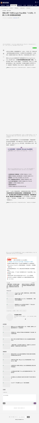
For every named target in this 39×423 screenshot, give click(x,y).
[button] (36, 2)
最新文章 (3, 5)
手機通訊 (7, 5)
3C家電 (24, 5)
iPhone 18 (9, 290)
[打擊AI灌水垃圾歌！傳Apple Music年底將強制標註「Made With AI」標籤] (6, 361)
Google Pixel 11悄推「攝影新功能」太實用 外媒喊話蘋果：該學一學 (25, 293)
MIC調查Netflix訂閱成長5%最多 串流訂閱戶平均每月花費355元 (23, 377)
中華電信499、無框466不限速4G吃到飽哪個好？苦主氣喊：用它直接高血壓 (23, 333)
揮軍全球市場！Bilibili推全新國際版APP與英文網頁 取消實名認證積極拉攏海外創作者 (23, 354)
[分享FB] (3, 50)
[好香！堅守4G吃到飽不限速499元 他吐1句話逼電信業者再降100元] (6, 340)
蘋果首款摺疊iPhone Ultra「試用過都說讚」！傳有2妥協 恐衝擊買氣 (25, 299)
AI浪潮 (35, 5)
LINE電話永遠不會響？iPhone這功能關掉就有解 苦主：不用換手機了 (23, 372)
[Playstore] (15, 417)
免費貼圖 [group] (28, 8)
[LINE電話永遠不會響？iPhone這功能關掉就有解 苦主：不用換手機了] (6, 373)
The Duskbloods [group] (4, 8)
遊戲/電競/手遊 (30, 5)
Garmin (24, 310)
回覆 (35, 403)
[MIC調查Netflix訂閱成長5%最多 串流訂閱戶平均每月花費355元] (6, 378)
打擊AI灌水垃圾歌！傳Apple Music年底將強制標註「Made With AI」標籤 (23, 360)
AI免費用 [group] (11, 8)
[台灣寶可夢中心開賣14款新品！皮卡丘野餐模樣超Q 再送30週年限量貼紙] (6, 367)
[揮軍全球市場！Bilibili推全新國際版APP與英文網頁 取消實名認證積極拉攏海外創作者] (6, 355)
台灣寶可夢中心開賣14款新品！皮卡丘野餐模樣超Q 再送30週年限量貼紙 (23, 366)
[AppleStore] (16, 417)
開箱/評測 (20, 5)
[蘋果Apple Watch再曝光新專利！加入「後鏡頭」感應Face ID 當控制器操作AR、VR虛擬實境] (6, 328)
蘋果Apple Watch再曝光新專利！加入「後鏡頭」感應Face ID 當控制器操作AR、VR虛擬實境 (23, 327)
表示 (14, 59)
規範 (4, 403)
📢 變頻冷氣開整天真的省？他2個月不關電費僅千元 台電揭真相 (20, 263)
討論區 (4, 389)
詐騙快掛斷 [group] (22, 8)
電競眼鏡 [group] (16, 8)
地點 (23, 143)
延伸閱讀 (4, 324)
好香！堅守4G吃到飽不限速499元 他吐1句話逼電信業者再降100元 (23, 339)
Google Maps (9, 310)
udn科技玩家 (4, 10)
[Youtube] (35, 2)
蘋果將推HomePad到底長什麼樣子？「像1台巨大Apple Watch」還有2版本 (25, 305)
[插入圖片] (32, 403)
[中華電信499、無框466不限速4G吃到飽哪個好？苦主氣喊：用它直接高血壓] (6, 334)
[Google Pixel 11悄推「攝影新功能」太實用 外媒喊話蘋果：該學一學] (10, 294)
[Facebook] (9, 417)
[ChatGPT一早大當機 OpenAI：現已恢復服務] (6, 384)
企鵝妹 (14, 310)
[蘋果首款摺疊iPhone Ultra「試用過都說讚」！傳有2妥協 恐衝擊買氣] (10, 300)
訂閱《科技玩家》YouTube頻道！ (21, 260)
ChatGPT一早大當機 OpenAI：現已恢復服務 (20, 382)
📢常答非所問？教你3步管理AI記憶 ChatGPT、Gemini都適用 (20, 275)
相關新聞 (4, 351)
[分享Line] (3, 53)
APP (20, 310)
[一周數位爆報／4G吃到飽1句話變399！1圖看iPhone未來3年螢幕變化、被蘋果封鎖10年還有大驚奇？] (6, 346)
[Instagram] (11, 417)
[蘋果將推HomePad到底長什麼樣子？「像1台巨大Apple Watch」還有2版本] (10, 306)
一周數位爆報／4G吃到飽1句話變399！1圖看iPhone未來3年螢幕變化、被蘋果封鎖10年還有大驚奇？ (23, 345)
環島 (17, 310)
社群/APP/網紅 (14, 5)
